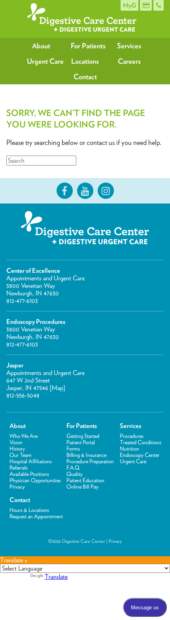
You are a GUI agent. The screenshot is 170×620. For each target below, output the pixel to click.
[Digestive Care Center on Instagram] (105, 190)
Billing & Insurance (86, 455)
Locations (85, 61)
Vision (16, 442)
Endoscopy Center (139, 455)
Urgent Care (44, 61)
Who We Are (23, 436)
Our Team (20, 455)
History (17, 448)
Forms (73, 448)
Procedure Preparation (90, 461)
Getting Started (82, 436)
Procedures (132, 436)
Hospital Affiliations (30, 461)
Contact (85, 76)
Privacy (17, 486)
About (41, 46)
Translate (56, 576)
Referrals (18, 467)
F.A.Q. (73, 467)
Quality (74, 474)
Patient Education (85, 480)
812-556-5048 (23, 395)
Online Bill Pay (82, 486)
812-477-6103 (22, 300)
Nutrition (129, 448)
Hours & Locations (29, 510)
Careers (129, 61)
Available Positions (29, 474)
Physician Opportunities (35, 480)
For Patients (88, 46)
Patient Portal (80, 442)
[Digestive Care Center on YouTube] (85, 190)
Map (57, 388)
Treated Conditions (140, 442)
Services (129, 46)
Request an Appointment (36, 516)
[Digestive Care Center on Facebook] (64, 190)
